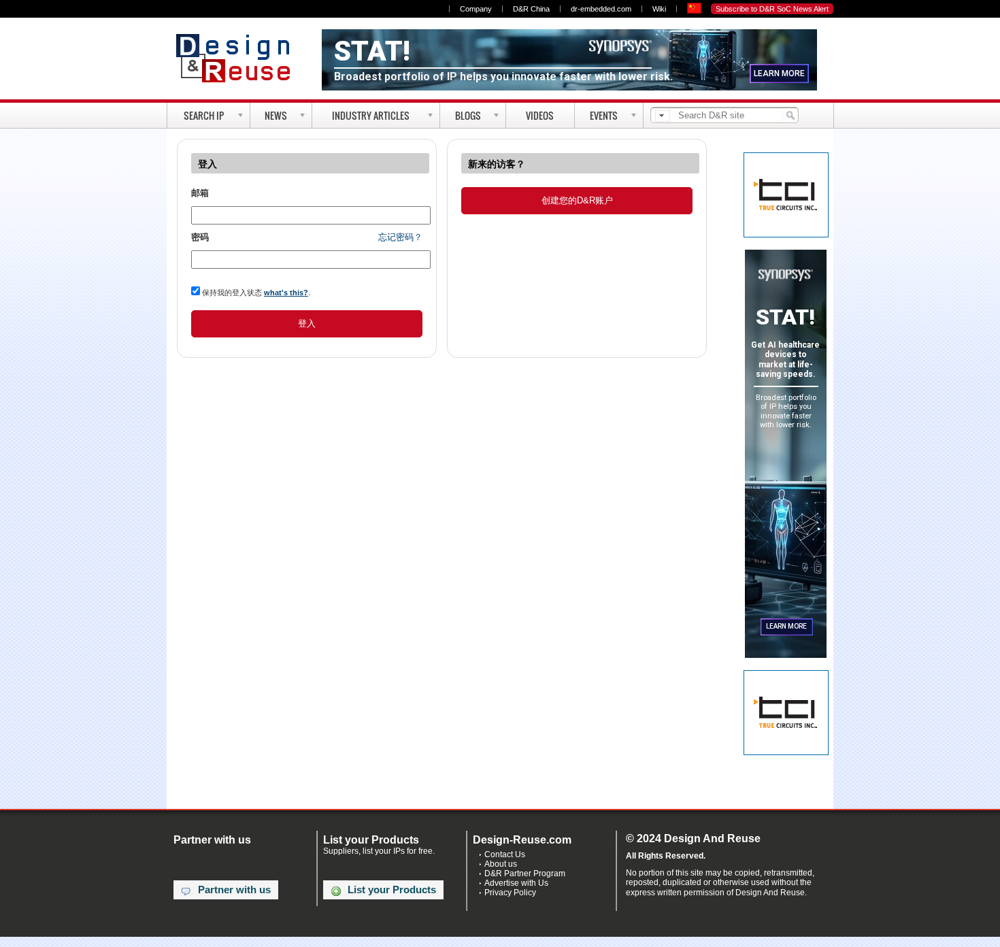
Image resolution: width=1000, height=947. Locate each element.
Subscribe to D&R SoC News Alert (772, 9)
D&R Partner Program (524, 873)
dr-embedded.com (601, 9)
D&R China (531, 9)
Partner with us (234, 889)
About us (500, 864)
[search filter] (662, 116)
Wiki (659, 9)
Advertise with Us (516, 883)
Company (476, 9)
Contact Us (504, 854)
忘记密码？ (400, 237)
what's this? (286, 292)
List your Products (392, 889)
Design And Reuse (239, 58)
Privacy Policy (510, 892)
